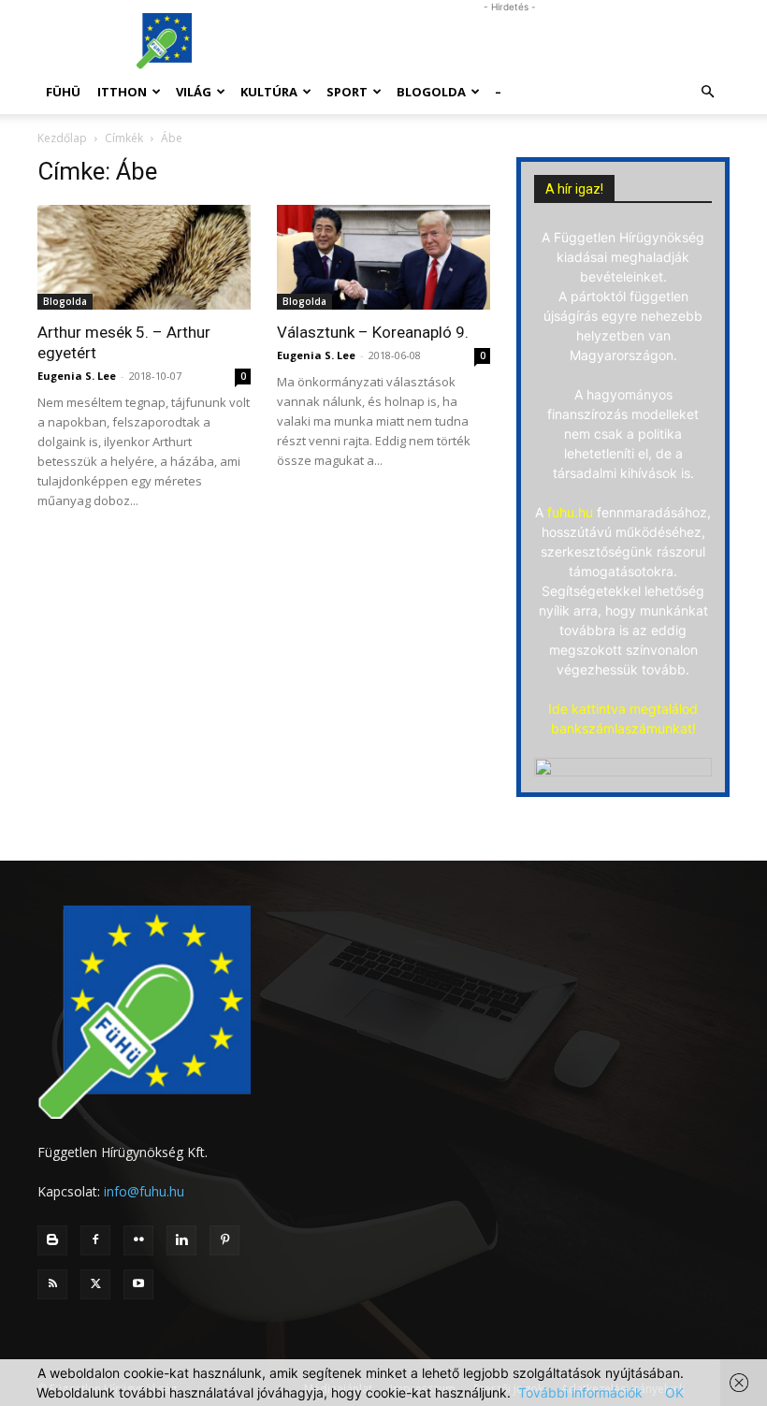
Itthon (122, 91)
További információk (580, 1392)
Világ (193, 91)
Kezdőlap (62, 138)
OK (674, 1392)
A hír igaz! (574, 188)
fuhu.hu (570, 512)
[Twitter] (95, 1284)
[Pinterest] (224, 1240)
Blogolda (431, 91)
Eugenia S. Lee (76, 376)
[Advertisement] (510, 41)
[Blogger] (52, 1240)
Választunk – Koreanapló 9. (373, 332)
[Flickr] (138, 1240)
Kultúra (268, 91)
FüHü (63, 91)
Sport (347, 91)
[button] (707, 92)
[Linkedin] (181, 1240)
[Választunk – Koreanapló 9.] (383, 257)
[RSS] (52, 1284)
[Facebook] (95, 1240)
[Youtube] (138, 1284)
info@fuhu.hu (144, 1191)
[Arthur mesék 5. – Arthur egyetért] (144, 257)
